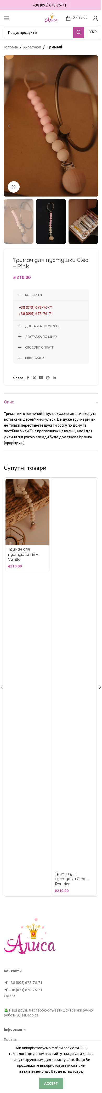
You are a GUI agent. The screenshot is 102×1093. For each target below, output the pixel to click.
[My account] (95, 18)
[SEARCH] (78, 32)
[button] (9, 126)
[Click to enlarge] (14, 187)
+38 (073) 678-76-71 (36, 307)
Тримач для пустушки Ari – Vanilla (23, 554)
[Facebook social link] (28, 377)
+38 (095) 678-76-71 (36, 313)
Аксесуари (32, 47)
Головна (11, 47)
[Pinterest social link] (47, 377)
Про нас (10, 1040)
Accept (51, 1083)
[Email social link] (41, 377)
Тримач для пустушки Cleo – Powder (71, 878)
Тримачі (54, 47)
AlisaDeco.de (28, 1015)
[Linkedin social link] (54, 377)
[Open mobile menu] (6, 18)
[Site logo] (51, 18)
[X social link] (34, 377)
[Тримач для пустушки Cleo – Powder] (74, 674)
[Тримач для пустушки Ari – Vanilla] (27, 512)
